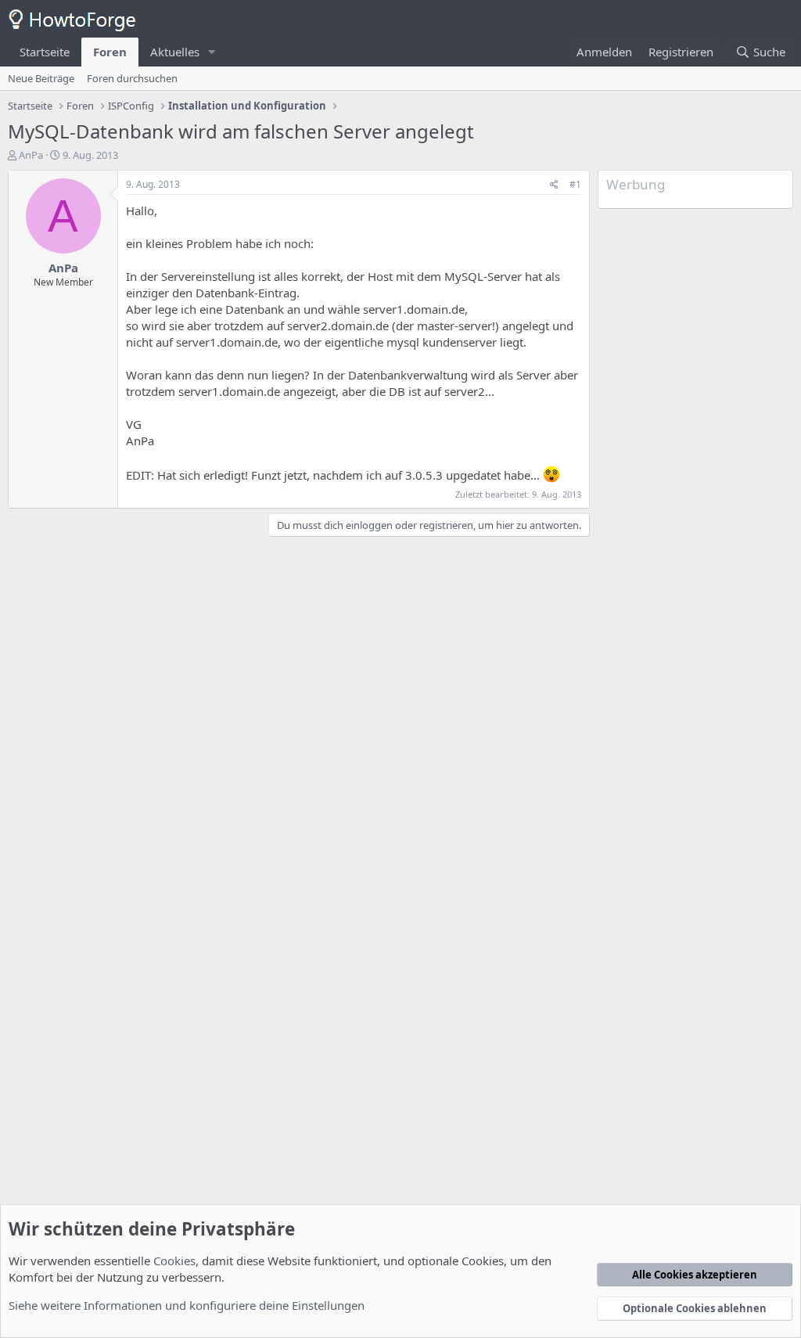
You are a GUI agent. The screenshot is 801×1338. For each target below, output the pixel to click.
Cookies (174, 1260)
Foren (110, 51)
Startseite (45, 51)
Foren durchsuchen (132, 78)
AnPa (31, 155)
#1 (575, 184)
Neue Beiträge (41, 78)
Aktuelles (174, 51)
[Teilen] (554, 185)
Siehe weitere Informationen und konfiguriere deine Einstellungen (187, 1305)
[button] (212, 52)
